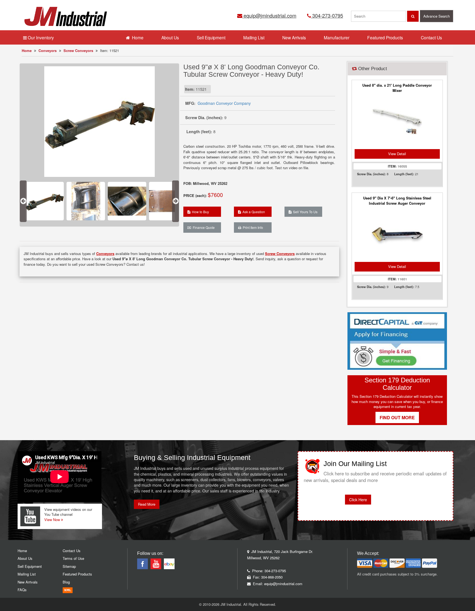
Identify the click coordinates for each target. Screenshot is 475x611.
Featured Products (385, 37)
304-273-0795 (327, 15)
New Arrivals (294, 37)
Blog (66, 582)
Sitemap (69, 566)
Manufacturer (336, 37)
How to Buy (199, 211)
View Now (52, 519)
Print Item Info (252, 227)
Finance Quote (203, 227)
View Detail (397, 153)
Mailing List (253, 37)
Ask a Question (253, 211)
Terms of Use (73, 558)
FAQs (22, 589)
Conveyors (47, 50)
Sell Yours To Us (304, 211)
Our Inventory (40, 37)
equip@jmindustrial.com (269, 15)
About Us (170, 37)
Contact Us (431, 37)
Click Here (358, 499)
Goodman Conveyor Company (224, 103)
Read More (146, 504)
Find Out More (397, 417)
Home (27, 50)
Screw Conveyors (78, 50)
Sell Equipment (211, 37)
